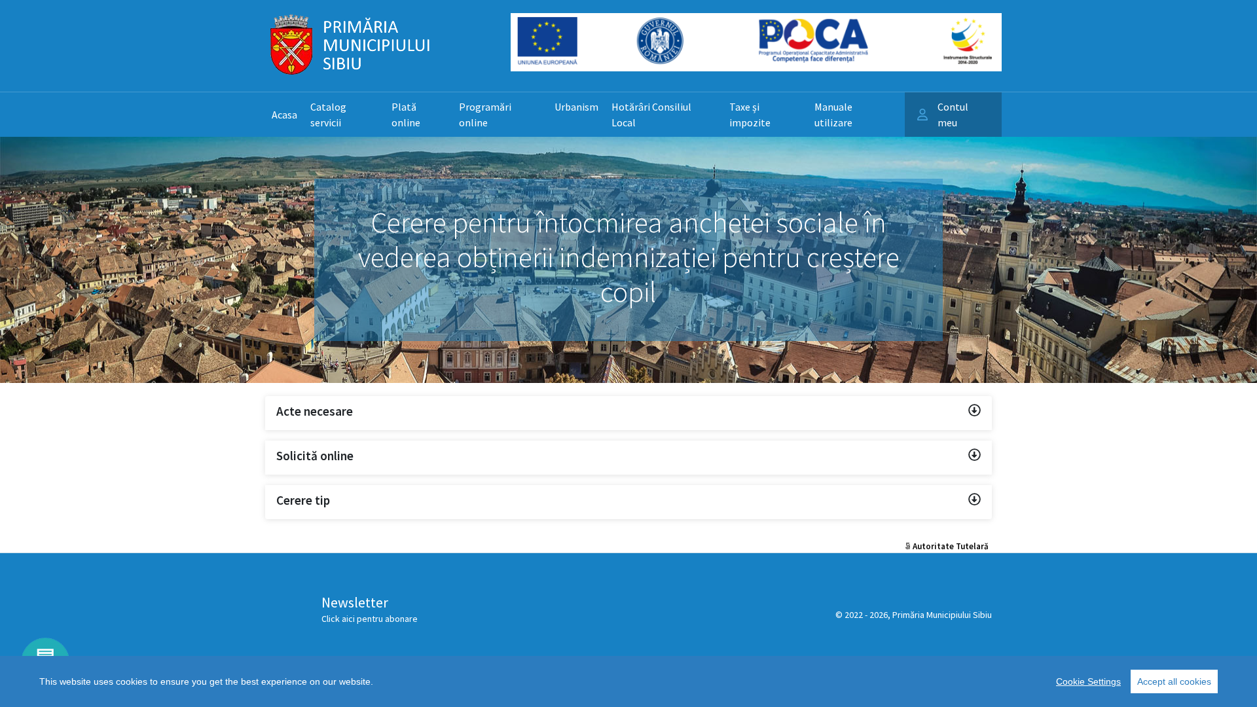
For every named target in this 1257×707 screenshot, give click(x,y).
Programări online (485, 114)
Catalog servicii (328, 114)
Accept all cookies (1174, 681)
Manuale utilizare (833, 114)
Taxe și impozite (750, 114)
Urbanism (576, 106)
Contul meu (953, 114)
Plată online (406, 114)
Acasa (284, 114)
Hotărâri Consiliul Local (651, 114)
